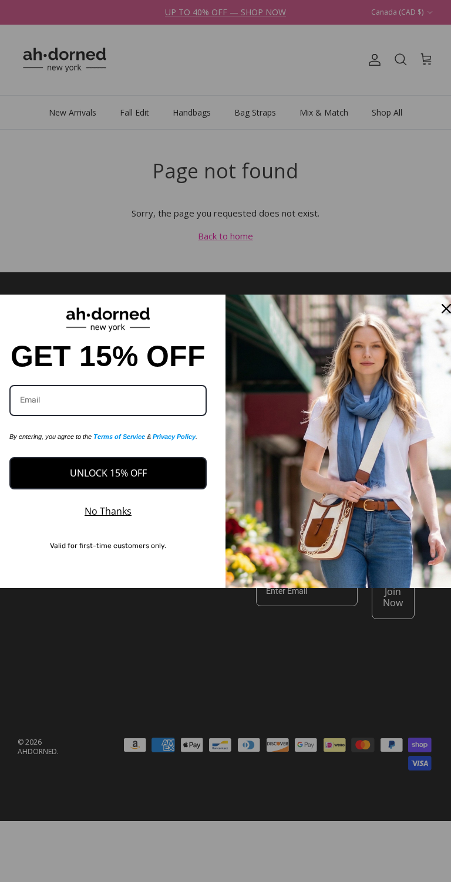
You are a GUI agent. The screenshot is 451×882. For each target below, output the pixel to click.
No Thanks (108, 511)
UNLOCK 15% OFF (108, 473)
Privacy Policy (174, 436)
